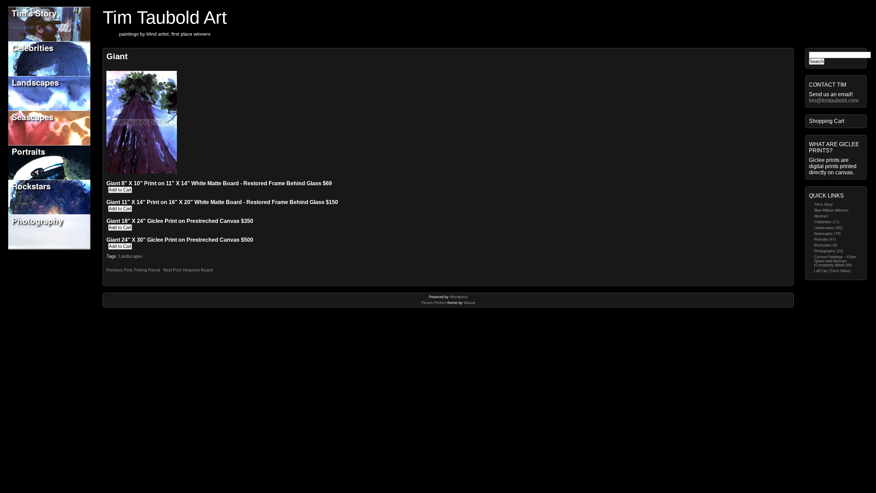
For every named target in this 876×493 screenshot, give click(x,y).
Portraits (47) (825, 239)
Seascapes (32, 117)
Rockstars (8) (825, 245)
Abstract (821, 216)
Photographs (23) (828, 251)
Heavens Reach (198, 270)
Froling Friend (147, 270)
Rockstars (31, 186)
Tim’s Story (823, 204)
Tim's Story (34, 13)
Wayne (469, 303)
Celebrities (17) (826, 222)
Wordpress (459, 297)
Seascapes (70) (827, 233)
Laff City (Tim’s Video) (832, 271)
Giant (117, 56)
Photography (37, 220)
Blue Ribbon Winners (831, 210)
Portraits (28, 151)
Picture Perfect (434, 303)
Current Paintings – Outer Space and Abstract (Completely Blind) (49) (835, 261)
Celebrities (32, 47)
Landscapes (35, 82)
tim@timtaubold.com (834, 100)
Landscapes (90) (828, 228)
